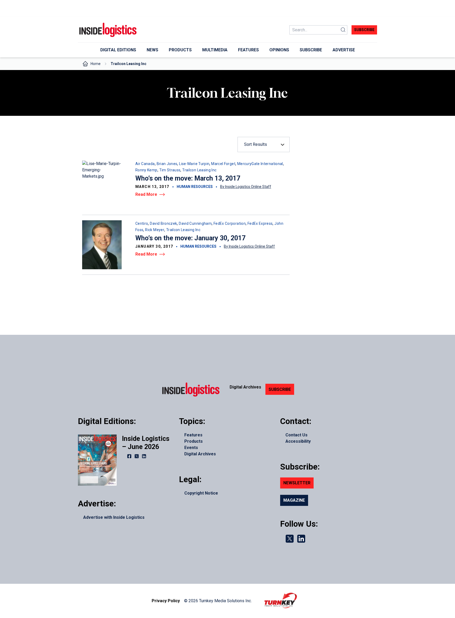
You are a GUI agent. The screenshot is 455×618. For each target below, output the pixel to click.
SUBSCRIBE (280, 389)
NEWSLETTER (296, 482)
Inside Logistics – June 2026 (145, 443)
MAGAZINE (294, 500)
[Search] (343, 29)
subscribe (364, 30)
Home (96, 64)
